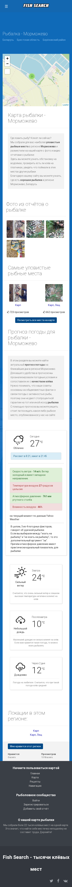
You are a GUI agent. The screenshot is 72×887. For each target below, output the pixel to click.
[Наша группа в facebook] (58, 881)
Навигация (35, 785)
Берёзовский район (54, 39)
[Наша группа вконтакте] (65, 881)
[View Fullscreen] (7, 71)
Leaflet (66, 104)
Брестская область (28, 39)
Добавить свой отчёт (36, 808)
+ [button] (7, 58)
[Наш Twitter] (51, 881)
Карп (18, 305)
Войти (36, 800)
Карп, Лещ (54, 305)
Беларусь (8, 39)
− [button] (7, 64)
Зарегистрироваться (36, 804)
